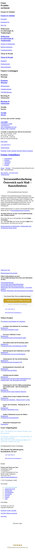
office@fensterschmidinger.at (9, 477)
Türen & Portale (7, 57)
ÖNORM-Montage (6, 92)
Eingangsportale (5, 64)
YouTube (19, 151)
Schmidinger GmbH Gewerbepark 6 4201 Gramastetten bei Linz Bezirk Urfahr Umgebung (8, 125)
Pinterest (24, 151)
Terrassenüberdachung (7, 282)
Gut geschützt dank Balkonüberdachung (12, 284)
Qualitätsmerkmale (6, 89)
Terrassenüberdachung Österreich (20, 210)
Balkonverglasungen (6, 47)
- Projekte (7, 495)
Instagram (30, 151)
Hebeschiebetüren (6, 67)
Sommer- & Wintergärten (8, 44)
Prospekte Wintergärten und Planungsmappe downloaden (17, 290)
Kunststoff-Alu (5, 22)
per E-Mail (23, 440)
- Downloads (8, 494)
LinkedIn (13, 151)
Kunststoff (4, 19)
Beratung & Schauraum (5, 102)
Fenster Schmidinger (10, 154)
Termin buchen (5, 174)
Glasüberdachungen (6, 50)
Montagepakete (5, 86)
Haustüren (4, 61)
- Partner (6, 497)
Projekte (8, 168)
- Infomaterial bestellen (10, 487)
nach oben (4, 516)
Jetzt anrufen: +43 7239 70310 (9, 173)
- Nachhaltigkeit (8, 492)
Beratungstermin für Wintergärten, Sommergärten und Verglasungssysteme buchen (16, 227)
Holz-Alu (3, 25)
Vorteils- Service (4, 114)
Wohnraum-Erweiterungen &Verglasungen (7, 38)
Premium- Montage (4, 81)
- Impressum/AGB (9, 489)
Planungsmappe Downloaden (9, 273)
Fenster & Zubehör (8, 16)
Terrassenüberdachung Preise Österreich (12, 286)
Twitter (9, 151)
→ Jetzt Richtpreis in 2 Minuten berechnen (17, 300)
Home (2, 168)
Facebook (3, 151)
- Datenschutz (8, 490)
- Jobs (6, 499)
